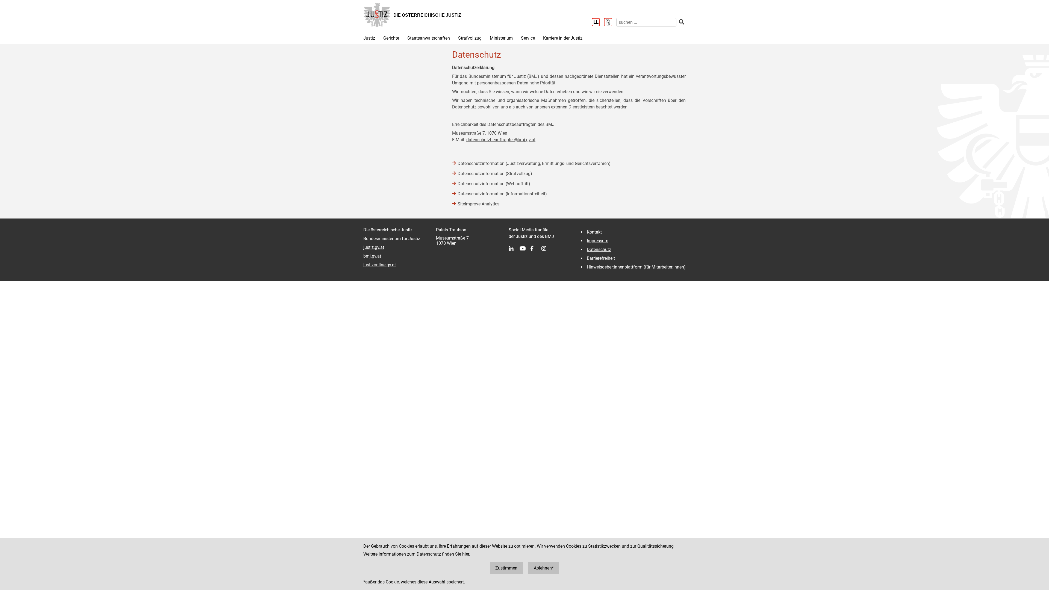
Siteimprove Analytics (478, 203)
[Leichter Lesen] (598, 22)
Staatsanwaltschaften (428, 38)
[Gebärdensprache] (610, 22)
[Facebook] (536, 248)
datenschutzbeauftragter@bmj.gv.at (500, 139)
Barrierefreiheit (601, 258)
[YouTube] (525, 248)
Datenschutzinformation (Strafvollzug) (495, 173)
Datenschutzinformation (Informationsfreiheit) (502, 193)
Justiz (369, 38)
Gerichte (391, 38)
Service (528, 38)
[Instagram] (546, 248)
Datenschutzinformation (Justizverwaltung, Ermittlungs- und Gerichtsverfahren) (534, 163)
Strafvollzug (470, 38)
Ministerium (501, 38)
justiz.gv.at (373, 247)
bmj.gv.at (372, 256)
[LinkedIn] (514, 248)
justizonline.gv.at (379, 264)
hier (465, 554)
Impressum (597, 240)
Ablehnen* (544, 568)
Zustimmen (506, 568)
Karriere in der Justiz (562, 38)
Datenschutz (599, 249)
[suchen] (681, 22)
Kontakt (594, 232)
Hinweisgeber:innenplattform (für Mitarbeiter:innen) (636, 267)
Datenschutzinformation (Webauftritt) (494, 183)
